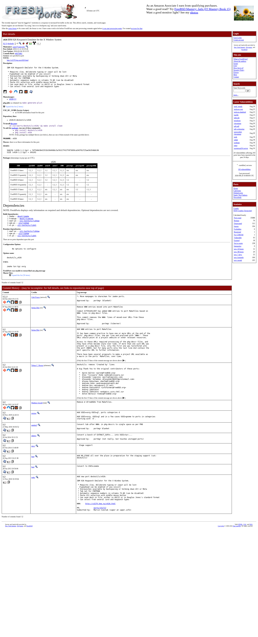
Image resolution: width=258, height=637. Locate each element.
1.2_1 (5, 43)
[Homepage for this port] (5, 92)
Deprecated (238, 223)
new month (238, 260)
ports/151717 (100, 508)
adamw (33, 436)
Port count (237, 218)
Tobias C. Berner (37, 365)
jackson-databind (240, 112)
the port (14, 124)
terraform (237, 121)
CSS (244, 524)
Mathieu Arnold (37, 403)
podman (237, 143)
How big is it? (239, 68)
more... (236, 95)
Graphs (236, 208)
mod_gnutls (238, 106)
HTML (240, 524)
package (15, 128)
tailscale (236, 118)
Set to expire (238, 243)
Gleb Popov (35, 297)
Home (236, 188)
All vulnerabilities (244, 169)
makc (33, 477)
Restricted (237, 232)
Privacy (236, 72)
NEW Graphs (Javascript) (243, 211)
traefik (236, 115)
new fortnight (239, 257)
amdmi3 (34, 425)
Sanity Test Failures (240, 195)
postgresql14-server (241, 148)
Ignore (236, 226)
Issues (236, 63)
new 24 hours (239, 249)
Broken (236, 221)
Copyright (221, 526)
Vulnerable (238, 238)
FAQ (235, 66)
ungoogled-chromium (238, 133)
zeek (235, 137)
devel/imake (23, 216)
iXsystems (249, 47)
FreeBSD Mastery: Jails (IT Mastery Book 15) (202, 9)
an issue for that (136, 28)
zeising (33, 413)
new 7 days (238, 255)
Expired (236, 240)
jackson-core (238, 109)
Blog (235, 75)
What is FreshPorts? (241, 59)
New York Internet (239, 47)
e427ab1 (18, 53)
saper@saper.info (19, 47)
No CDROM (238, 235)
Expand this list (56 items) (20, 275)
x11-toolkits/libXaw (29, 221)
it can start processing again (112, 28)
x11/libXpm (24, 223)
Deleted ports (238, 193)
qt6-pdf (236, 126)
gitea (235, 145)
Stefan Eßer (35, 308)
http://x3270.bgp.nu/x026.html (17, 60)
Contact (236, 77)
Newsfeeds (237, 197)
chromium (237, 123)
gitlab (236, 140)
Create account (239, 40)
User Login (238, 38)
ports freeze (12, 28)
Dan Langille (237, 526)
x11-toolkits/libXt (26, 225)
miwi (33, 446)
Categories (237, 191)
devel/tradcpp (26, 219)
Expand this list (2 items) (14, 107)
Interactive (237, 246)
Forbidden (237, 229)
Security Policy (239, 70)
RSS (251, 524)
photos (194, 12)
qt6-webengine (239, 129)
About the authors (240, 61)
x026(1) (12, 99)
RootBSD (244, 49)
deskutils (11, 43)
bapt (32, 457)
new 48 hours (239, 252)
